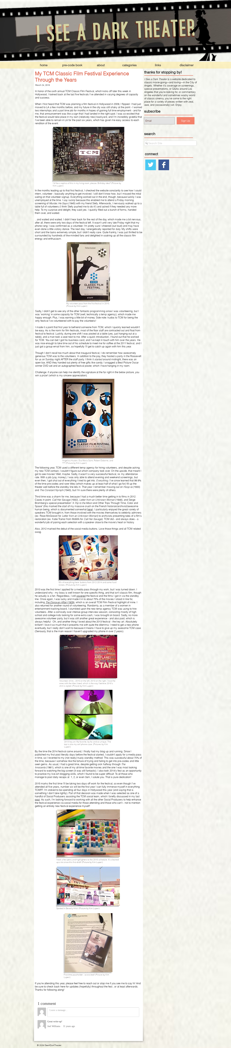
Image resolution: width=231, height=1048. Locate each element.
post (37, 799)
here (89, 509)
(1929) (59, 602)
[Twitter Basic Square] (150, 165)
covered (81, 595)
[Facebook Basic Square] (163, 165)
